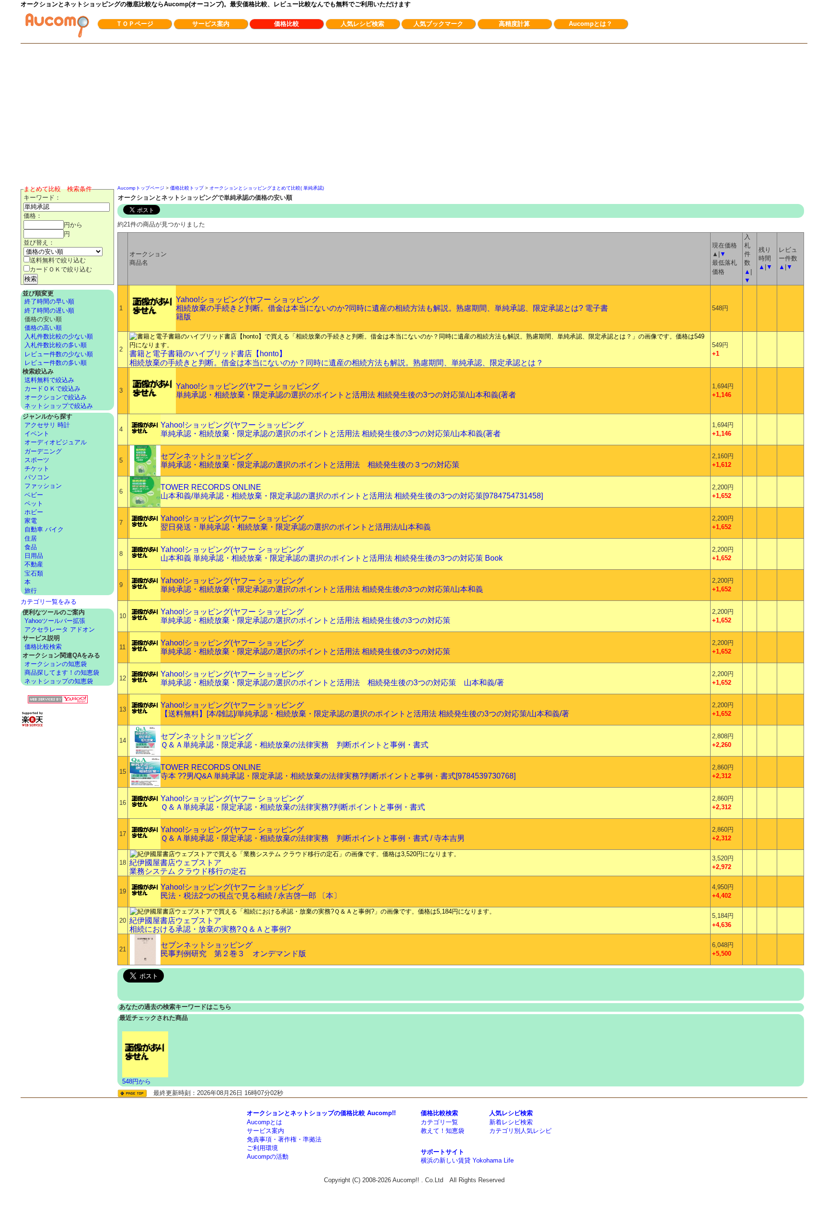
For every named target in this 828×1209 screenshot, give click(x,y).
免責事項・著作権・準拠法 (284, 1139)
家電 (30, 520)
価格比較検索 (43, 646)
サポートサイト (442, 1151)
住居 (30, 538)
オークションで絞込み (55, 397)
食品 (30, 547)
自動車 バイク (44, 529)
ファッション (43, 485)
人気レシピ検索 (362, 23)
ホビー (33, 512)
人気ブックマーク (438, 23)
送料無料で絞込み (49, 380)
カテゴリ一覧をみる (49, 601)
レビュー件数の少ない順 (58, 354)
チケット (36, 468)
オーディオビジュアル (55, 442)
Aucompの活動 (267, 1156)
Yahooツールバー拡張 (54, 620)
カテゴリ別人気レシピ (520, 1130)
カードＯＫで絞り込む (61, 269)
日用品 (33, 555)
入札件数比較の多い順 (55, 345)
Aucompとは (264, 1122)
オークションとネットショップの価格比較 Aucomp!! (321, 1113)
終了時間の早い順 (49, 301)
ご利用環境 (262, 1148)
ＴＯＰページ (134, 23)
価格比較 (286, 23)
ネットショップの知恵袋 (58, 681)
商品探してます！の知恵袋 (61, 672)
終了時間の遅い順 (49, 310)
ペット (33, 503)
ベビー (33, 494)
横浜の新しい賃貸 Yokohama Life (467, 1160)
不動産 (33, 564)
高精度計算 (514, 23)
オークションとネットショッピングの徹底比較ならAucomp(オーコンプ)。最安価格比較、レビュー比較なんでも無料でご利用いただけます (216, 4)
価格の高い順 (43, 327)
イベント (36, 433)
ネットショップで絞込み (58, 405)
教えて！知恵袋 (442, 1130)
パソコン (36, 477)
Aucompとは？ (590, 23)
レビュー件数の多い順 (55, 362)
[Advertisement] (414, 115)
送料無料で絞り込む (58, 260)
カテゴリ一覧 (439, 1122)
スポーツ (36, 459)
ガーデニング (43, 451)
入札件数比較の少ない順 (58, 336)
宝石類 (33, 573)
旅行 (30, 590)
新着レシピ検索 (511, 1122)
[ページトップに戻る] (132, 1093)
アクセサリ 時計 (47, 425)
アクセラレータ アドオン (59, 629)
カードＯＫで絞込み (52, 388)
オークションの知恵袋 (55, 663)
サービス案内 (211, 23)
